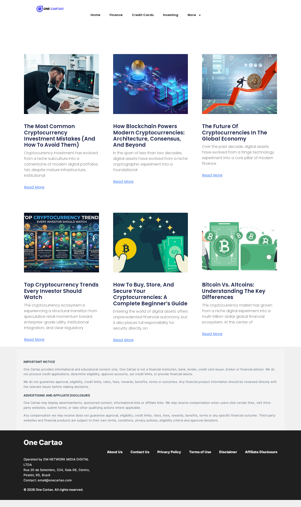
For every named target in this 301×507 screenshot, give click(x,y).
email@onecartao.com (55, 480)
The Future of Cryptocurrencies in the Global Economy (234, 132)
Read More (34, 187)
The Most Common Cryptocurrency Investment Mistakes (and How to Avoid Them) (59, 136)
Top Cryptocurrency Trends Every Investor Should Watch (61, 291)
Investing (170, 15)
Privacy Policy (169, 452)
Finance (116, 15)
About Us (115, 452)
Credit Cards (143, 15)
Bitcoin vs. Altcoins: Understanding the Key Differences (233, 291)
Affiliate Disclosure (261, 452)
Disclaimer (228, 452)
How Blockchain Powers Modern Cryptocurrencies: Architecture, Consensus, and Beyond (149, 136)
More (192, 15)
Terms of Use (200, 452)
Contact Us (140, 452)
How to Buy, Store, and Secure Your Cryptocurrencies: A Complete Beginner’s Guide (150, 294)
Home (95, 15)
